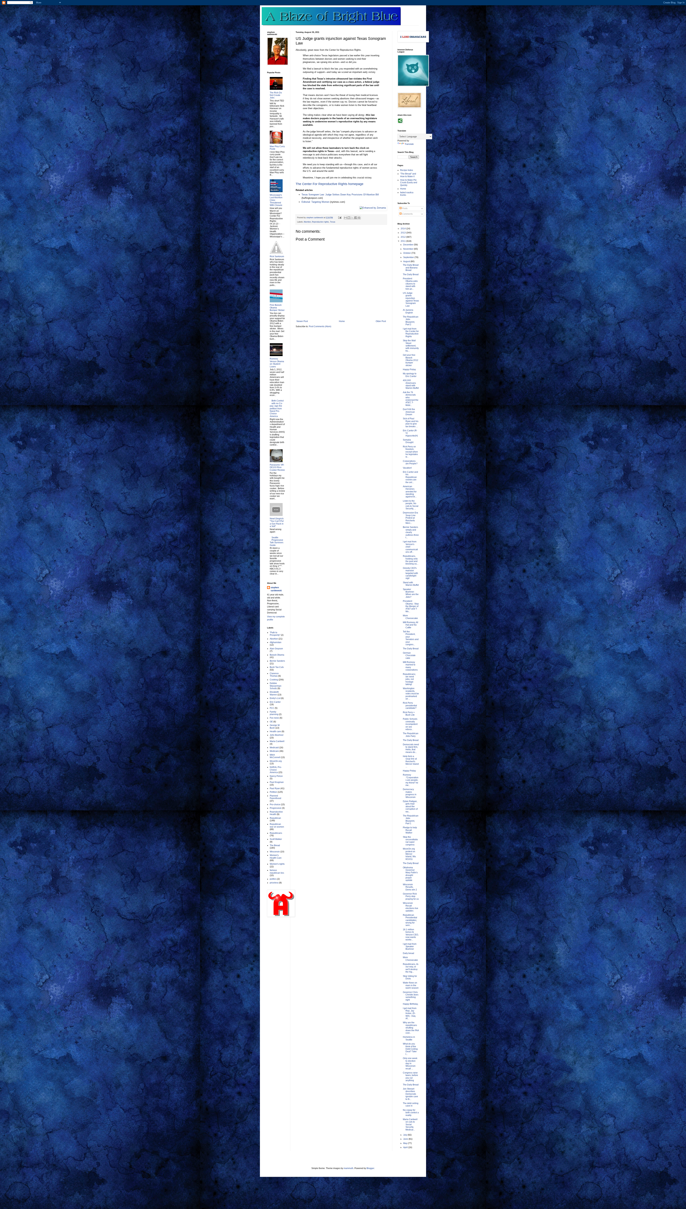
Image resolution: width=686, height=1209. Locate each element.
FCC (272, 708)
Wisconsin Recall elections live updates (410, 907)
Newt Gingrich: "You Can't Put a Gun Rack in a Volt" (277, 522)
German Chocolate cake (409, 655)
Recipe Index (406, 170)
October (407, 253)
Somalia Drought (408, 441)
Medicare (274, 751)
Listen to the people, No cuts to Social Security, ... (410, 505)
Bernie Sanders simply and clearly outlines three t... (411, 532)
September (408, 257)
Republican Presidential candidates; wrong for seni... (410, 920)
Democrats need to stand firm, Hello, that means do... (411, 748)
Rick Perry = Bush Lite (409, 713)
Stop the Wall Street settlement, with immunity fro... (411, 345)
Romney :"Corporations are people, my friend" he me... (410, 780)
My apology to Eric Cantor (409, 374)
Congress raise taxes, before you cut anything (410, 1076)
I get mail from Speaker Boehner (409, 946)
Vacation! (407, 468)
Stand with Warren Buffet (411, 583)
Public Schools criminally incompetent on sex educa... (410, 724)
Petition (273, 792)
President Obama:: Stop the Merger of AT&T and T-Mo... (411, 606)
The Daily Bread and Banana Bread (411, 267)
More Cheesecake (410, 616)
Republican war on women (277, 825)
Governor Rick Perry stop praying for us (411, 896)
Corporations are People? (410, 462)
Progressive (275, 808)
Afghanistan (275, 642)
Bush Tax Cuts (277, 667)
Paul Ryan (275, 788)
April (405, 1147)
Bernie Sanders (277, 661)
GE (271, 721)
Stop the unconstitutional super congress (410, 841)
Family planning (274, 713)
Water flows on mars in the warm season (411, 985)
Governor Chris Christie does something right (410, 996)
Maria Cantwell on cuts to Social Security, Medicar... (410, 1124)
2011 (403, 241)
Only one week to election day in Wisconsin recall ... (410, 1063)
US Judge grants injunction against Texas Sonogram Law (411, 299)
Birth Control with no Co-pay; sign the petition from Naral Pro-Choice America (277, 408)
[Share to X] (352, 217)
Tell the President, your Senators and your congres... (411, 638)
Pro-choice (275, 804)
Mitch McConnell (275, 756)
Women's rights (277, 864)
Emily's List (275, 698)
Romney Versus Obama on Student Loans (277, 363)
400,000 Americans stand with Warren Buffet (411, 384)
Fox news (274, 718)
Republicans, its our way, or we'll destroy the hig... (410, 968)
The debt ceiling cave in (410, 1104)
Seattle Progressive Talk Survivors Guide (276, 541)
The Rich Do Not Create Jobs (276, 95)
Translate (409, 144)
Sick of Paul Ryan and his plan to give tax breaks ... (410, 422)
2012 (403, 237)
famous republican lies (277, 871)
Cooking (274, 679)
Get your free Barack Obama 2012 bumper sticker (410, 360)
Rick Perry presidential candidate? (410, 705)
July (405, 1135)
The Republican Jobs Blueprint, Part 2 (410, 321)
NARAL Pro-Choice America (276, 770)
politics (273, 879)
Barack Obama (277, 655)
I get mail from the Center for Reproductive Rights (411, 333)
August (407, 261)
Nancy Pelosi (276, 776)
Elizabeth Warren (274, 693)
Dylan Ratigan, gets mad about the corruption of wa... (410, 806)
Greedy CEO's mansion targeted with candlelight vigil (410, 573)
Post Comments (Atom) (320, 326)
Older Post (381, 321)
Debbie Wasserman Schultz (275, 686)
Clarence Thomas (274, 674)
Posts (404, 208)
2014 (403, 228)
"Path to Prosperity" (275, 633)
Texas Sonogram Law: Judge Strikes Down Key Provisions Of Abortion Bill (340, 194)
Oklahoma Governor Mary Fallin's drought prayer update (410, 874)
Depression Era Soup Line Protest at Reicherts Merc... (410, 517)
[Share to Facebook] (355, 217)
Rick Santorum (277, 256)
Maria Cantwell (277, 741)
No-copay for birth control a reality (411, 1112)
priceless (274, 882)
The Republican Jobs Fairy (410, 734)
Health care (275, 731)
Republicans (276, 833)
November (408, 249)
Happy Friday (409, 369)
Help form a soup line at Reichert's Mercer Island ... (411, 761)
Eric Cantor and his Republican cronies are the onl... (410, 477)
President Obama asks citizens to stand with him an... (410, 283)
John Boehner (277, 735)
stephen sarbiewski (276, 589)
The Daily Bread (411, 274)
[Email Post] (339, 217)
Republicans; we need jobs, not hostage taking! (409, 679)
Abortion (307, 222)
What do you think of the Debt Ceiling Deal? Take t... (410, 1049)
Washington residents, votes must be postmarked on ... (411, 693)
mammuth (348, 1168)
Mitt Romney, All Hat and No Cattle (410, 625)
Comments (407, 214)
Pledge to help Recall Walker (410, 830)
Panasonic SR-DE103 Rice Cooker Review (277, 467)
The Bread (275, 845)
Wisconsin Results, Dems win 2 (410, 887)
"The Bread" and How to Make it (408, 175)
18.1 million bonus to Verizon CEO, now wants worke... (411, 934)
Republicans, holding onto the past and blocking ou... (410, 560)
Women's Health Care (276, 856)
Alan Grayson (276, 648)
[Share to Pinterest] (359, 217)
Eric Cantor (275, 702)
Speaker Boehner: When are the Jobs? (411, 593)
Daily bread (408, 953)
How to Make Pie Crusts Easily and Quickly (408, 182)
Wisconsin (275, 851)
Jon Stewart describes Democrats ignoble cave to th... (410, 1094)
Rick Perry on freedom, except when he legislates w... (410, 451)
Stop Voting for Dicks (410, 977)
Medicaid (274, 747)
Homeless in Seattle (409, 1038)
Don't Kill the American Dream (409, 412)
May (405, 1143)
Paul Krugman (277, 782)
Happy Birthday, (410, 1004)
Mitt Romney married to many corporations (410, 666)
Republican (275, 818)
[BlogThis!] (349, 217)
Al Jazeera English (408, 311)
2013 (403, 232)
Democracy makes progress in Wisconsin (409, 793)
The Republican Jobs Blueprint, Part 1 (410, 820)
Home (342, 321)
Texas (332, 222)
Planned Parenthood (275, 797)
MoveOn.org (276, 761)
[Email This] (345, 217)
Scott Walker (276, 839)
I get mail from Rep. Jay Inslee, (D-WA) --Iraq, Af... (409, 1013)
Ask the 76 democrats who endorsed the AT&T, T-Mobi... (410, 398)
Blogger (370, 1168)
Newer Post (302, 321)
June (406, 1139)
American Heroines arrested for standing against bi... (410, 491)
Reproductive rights (320, 222)
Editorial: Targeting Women (315, 202)
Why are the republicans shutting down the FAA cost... (411, 1027)
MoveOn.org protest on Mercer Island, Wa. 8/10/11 (409, 854)
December (408, 244)
